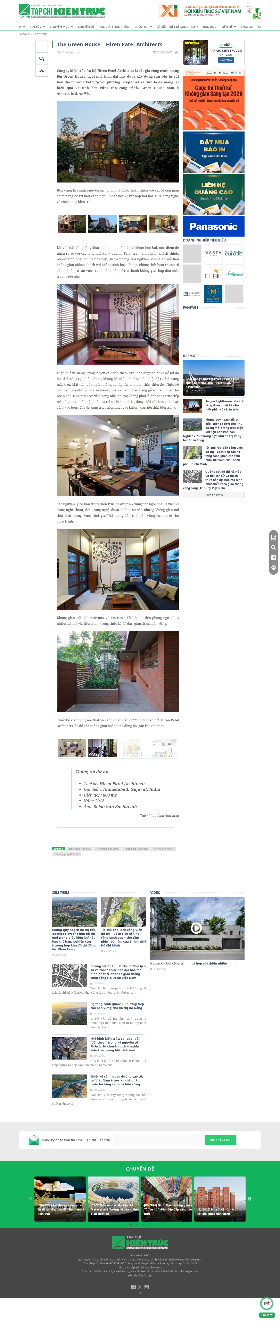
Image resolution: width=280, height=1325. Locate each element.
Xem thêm (213, 495)
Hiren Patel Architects (136, 848)
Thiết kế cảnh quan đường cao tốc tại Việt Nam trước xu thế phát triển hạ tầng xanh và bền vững (116, 1080)
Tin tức (36, 27)
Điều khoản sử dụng (140, 1275)
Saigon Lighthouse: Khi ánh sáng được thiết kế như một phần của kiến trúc (224, 405)
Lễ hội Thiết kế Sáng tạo (176, 27)
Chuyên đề (86, 27)
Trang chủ (24, 34)
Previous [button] (30, 1199)
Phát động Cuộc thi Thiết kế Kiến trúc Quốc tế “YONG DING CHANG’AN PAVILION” (212, 383)
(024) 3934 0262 (164, 1271)
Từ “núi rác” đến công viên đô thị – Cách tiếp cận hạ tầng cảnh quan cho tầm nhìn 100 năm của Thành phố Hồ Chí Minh (213, 456)
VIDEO (155, 892)
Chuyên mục (59, 27)
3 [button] (143, 1225)
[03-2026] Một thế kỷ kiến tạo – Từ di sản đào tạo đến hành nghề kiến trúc (61, 1209)
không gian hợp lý (163, 848)
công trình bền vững (107, 848)
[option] (60, 1199)
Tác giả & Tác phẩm (114, 27)
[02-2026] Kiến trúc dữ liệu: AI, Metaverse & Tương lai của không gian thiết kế (115, 1209)
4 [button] (149, 1225)
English (247, 27)
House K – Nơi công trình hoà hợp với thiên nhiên (188, 963)
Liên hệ (227, 27)
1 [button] (131, 1225)
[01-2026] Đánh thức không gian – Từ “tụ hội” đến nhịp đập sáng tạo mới (168, 1209)
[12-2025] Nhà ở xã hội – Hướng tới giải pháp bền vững (219, 1211)
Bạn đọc (209, 27)
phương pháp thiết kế (66, 854)
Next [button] (250, 1199)
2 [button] (137, 1225)
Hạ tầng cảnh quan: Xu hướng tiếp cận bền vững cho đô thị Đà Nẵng (117, 1006)
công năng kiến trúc (79, 848)
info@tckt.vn (191, 1271)
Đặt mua (226, 60)
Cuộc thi (141, 27)
